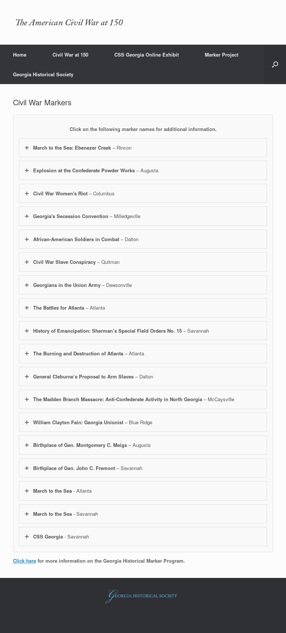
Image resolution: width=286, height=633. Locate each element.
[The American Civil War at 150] (69, 22)
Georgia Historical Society (43, 74)
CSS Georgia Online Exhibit (146, 54)
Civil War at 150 (70, 54)
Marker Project (221, 54)
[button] (275, 64)
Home (19, 54)
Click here (24, 560)
